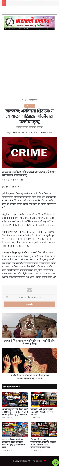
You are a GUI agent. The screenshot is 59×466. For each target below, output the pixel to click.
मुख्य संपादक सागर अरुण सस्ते (18, 132)
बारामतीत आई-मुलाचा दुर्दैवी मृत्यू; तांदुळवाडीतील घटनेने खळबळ (42, 412)
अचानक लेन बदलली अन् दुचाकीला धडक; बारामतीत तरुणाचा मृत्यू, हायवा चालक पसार (13, 443)
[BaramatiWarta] (29, 22)
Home (26, 100)
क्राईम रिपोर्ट (33, 100)
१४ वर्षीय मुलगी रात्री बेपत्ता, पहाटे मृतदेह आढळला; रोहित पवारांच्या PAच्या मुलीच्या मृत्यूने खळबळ (15, 412)
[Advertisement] (29, 62)
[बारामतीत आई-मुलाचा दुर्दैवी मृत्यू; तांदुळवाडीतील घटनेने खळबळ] (44, 399)
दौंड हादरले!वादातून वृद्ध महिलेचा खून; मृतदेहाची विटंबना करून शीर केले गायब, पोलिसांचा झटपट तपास (43, 443)
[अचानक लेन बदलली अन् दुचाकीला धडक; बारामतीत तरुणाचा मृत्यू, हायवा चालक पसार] (15, 429)
